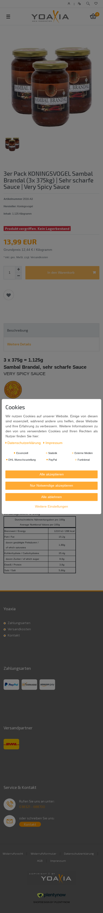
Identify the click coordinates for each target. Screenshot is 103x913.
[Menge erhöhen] (18, 269)
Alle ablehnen (51, 497)
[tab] (51, 330)
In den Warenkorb (60, 272)
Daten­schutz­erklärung (24, 443)
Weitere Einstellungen (51, 506)
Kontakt (14, 635)
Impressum (58, 860)
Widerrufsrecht (13, 853)
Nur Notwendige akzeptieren (51, 485)
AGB (40, 860)
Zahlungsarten (19, 623)
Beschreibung (17, 330)
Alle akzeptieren (52, 474)
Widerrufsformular (43, 853)
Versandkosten (19, 629)
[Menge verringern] (18, 276)
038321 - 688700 (32, 807)
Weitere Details (19, 344)
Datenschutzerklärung (79, 853)
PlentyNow (62, 902)
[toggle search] (88, 3)
